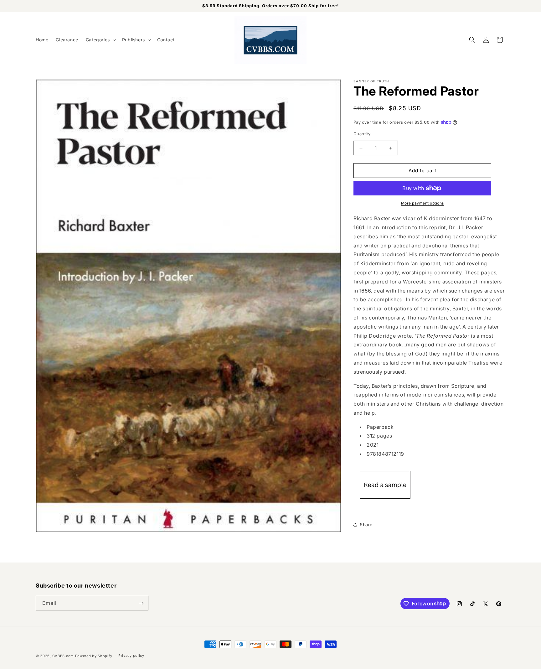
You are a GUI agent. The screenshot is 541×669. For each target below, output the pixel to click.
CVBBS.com (63, 656)
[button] (100, 39)
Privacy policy (131, 655)
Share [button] (366, 524)
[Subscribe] (141, 603)
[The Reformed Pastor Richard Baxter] (385, 505)
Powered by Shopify (93, 656)
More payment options (422, 203)
